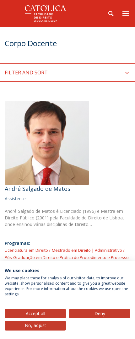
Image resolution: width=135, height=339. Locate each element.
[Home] (44, 13)
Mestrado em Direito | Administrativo (87, 250)
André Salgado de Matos (37, 188)
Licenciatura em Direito (26, 250)
